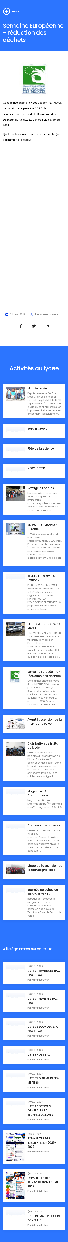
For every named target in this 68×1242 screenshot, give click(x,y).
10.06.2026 (36, 1133)
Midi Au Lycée (37, 388)
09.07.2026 (36, 966)
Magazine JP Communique (37, 793)
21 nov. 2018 (18, 314)
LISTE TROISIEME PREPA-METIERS (43, 1080)
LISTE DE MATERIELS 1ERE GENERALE (43, 1218)
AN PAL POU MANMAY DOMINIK (42, 527)
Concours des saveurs (44, 825)
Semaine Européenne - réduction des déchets (44, 674)
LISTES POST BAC (39, 1055)
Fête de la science (40, 448)
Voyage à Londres (40, 488)
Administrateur (49, 314)
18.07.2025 (36, 1211)
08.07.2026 (36, 1050)
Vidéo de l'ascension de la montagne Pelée (44, 868)
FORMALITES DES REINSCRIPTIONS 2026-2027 (43, 1182)
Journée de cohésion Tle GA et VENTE (42, 892)
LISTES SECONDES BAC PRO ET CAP (43, 1029)
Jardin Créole (37, 429)
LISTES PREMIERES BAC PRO (42, 1001)
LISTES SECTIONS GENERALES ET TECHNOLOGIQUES (40, 1110)
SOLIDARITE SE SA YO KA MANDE (43, 626)
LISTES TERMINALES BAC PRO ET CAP (43, 973)
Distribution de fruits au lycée (42, 745)
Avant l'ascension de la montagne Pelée (44, 722)
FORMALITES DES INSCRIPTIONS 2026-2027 (41, 1142)
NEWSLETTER (36, 468)
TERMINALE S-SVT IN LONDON (41, 578)
